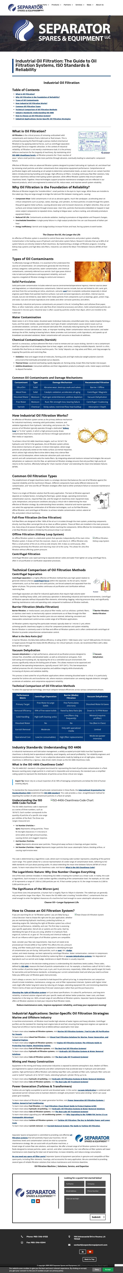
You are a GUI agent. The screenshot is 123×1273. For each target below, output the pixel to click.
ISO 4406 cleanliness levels (24, 155)
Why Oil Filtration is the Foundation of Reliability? (38, 97)
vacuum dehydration (87, 1090)
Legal (104, 1265)
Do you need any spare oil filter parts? (29, 1156)
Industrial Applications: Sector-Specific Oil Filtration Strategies (43, 119)
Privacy (90, 1265)
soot (65, 291)
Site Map (98, 1265)
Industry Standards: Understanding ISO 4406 (35, 113)
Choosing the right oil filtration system (29, 992)
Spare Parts (42, 5)
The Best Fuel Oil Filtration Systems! (70, 1048)
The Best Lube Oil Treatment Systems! (71, 1057)
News (89, 5)
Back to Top (89, 1259)
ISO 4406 (24, 966)
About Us (100, 5)
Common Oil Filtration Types (28, 106)
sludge (69, 950)
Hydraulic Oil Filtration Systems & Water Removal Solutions (78, 1079)
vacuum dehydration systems (79, 956)
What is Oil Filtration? (25, 94)
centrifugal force (41, 581)
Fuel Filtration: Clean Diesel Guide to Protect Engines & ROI (70, 1106)
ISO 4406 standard (52, 793)
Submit (96, 1217)
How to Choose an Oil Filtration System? (33, 116)
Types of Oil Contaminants (27, 100)
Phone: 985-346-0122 (37, 1237)
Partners (67, 5)
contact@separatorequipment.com (90, 1245)
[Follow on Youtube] (38, 1201)
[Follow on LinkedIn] (33, 1201)
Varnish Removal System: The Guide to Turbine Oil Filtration (73, 1126)
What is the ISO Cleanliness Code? (80, 867)
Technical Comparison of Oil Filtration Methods (36, 109)
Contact (40, 10)
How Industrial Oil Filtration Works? (31, 103)
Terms (84, 1265)
